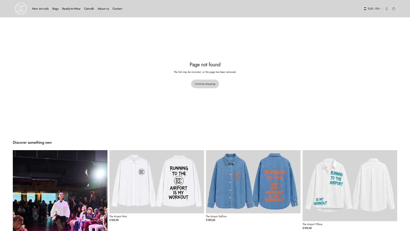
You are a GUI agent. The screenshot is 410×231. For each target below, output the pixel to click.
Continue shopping (205, 84)
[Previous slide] (17, 221)
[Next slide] (102, 221)
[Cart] (393, 8)
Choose (298, 208)
